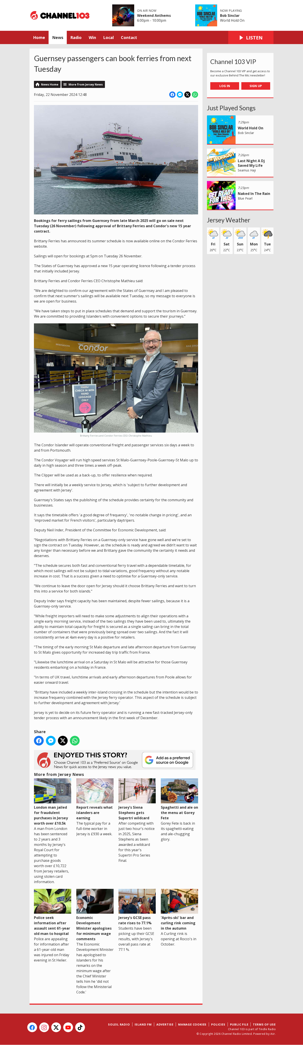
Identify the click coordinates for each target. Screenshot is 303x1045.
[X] (56, 1027)
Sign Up (256, 86)
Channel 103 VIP (233, 61)
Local (108, 37)
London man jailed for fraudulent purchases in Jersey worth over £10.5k (51, 815)
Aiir (272, 1034)
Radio (76, 37)
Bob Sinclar (230, 15)
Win (92, 37)
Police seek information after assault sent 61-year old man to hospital (52, 925)
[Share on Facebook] (172, 94)
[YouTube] (68, 1027)
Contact (129, 37)
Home (39, 37)
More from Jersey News (86, 84)
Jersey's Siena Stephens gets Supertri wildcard (133, 812)
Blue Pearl (245, 198)
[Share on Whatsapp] (195, 94)
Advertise (164, 1024)
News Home (49, 84)
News (57, 37)
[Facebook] (32, 1027)
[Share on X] (187, 94)
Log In (224, 86)
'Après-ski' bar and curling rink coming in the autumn (178, 923)
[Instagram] (44, 1027)
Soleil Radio (119, 1024)
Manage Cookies (192, 1024)
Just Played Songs (231, 108)
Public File (239, 1024)
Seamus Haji (247, 170)
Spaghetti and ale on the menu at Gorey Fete (179, 812)
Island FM (143, 1024)
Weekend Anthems (154, 15)
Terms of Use (264, 1024)
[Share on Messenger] (180, 94)
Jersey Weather (228, 220)
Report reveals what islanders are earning (94, 812)
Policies (218, 1024)
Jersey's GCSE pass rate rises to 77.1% (135, 920)
